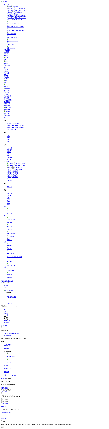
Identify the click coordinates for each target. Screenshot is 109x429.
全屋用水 (9, 157)
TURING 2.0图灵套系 (13, 123)
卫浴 (8, 141)
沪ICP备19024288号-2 (7, 412)
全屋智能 (9, 187)
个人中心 (6, 285)
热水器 (9, 159)
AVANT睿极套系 (11, 129)
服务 (5, 215)
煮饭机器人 (7, 321)
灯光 (8, 203)
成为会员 (3, 378)
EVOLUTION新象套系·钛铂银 (15, 125)
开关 (8, 201)
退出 (5, 287)
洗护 (8, 138)
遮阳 (8, 205)
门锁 (8, 199)
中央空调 (9, 148)
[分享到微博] (4, 403)
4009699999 (4, 391)
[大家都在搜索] (16, 306)
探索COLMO (7, 322)
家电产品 (6, 4)
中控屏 (9, 195)
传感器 (9, 197)
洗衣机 (9, 152)
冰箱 (8, 154)
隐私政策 (3, 418)
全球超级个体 (7, 335)
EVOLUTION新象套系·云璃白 (15, 127)
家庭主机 (9, 193)
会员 (5, 242)
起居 (8, 136)
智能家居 (6, 161)
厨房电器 (9, 155)
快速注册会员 (4, 388)
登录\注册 (10, 281)
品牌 (5, 267)
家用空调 (9, 150)
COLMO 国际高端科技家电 (11, 333)
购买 (5, 206)
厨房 (8, 139)
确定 (2, 427)
